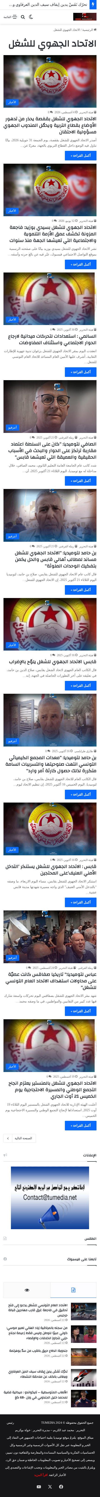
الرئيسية (88, 30)
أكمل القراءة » (81, 155)
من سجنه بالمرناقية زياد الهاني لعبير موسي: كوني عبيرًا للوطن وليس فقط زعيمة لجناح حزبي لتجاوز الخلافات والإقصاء (37, 1333)
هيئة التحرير (86, 112)
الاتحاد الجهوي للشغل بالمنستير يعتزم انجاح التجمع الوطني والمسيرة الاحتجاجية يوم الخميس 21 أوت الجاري (53, 1090)
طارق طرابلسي (83, 751)
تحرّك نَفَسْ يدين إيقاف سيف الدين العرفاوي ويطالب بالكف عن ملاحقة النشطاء (37, 1374)
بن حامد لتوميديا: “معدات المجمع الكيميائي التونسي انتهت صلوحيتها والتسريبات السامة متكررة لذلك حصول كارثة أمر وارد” (51, 764)
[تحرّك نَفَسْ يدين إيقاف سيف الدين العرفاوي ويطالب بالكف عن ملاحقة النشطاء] (84, 1378)
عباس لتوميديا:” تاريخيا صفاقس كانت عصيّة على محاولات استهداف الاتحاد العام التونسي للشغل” (51, 981)
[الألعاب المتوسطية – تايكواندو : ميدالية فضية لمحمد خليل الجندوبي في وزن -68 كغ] (84, 1398)
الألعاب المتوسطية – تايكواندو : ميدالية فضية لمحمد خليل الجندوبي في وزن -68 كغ (35, 1395)
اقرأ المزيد (41, 1475)
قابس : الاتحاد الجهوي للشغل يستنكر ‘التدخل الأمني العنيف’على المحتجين (51, 869)
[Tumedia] (85, 17)
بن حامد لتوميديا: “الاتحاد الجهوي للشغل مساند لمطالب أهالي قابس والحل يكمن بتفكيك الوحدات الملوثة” (56, 559)
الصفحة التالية (23, 1138)
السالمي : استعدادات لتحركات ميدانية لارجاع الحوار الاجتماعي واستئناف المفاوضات (52, 339)
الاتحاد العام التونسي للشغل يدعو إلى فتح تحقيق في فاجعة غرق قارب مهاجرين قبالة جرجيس (37, 1310)
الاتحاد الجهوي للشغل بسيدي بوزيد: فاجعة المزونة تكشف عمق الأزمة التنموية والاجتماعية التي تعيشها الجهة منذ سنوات (53, 234)
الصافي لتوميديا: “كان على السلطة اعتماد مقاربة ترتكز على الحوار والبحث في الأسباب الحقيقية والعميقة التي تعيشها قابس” (52, 450)
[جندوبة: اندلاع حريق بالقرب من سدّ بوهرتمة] (84, 1357)
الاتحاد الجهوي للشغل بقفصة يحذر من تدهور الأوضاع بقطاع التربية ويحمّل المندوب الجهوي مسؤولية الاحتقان (50, 125)
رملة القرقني (66, 437)
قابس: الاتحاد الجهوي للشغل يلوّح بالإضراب (53, 661)
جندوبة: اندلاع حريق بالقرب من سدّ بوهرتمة (38, 1351)
